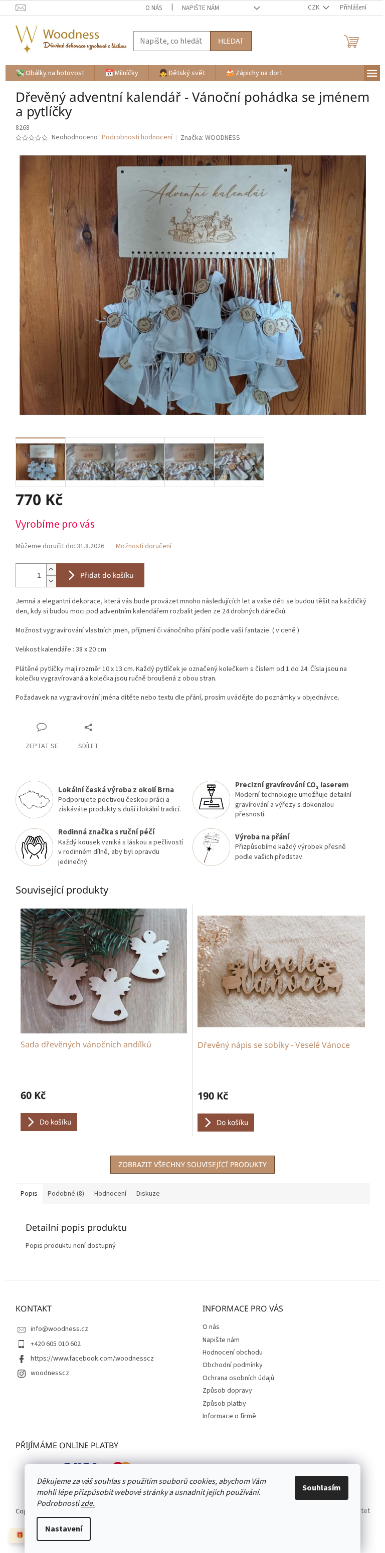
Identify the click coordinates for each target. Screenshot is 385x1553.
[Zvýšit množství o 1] (51, 569)
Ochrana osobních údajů (238, 1378)
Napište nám (200, 8)
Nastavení (63, 1528)
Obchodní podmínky (233, 1365)
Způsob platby (224, 1404)
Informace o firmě (229, 1416)
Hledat (231, 41)
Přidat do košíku (107, 575)
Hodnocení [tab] (110, 1194)
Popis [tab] (29, 1194)
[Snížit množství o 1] (51, 581)
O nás (153, 8)
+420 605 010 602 (56, 1344)
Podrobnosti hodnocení (137, 137)
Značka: (210, 138)
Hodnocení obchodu (233, 1353)
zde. (88, 1503)
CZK (314, 7)
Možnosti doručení (143, 546)
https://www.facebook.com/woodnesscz (92, 1359)
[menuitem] (50, 73)
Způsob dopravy (227, 1391)
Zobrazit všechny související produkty (192, 1164)
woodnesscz (50, 1373)
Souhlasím (321, 1487)
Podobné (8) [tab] (66, 1194)
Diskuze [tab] (148, 1194)
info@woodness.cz (59, 1329)
